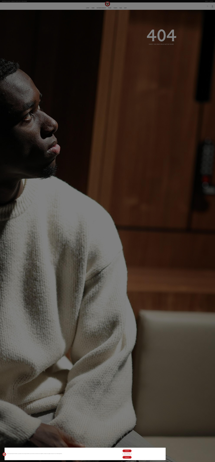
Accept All (127, 450)
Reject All (127, 457)
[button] (4, 454)
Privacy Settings (127, 453)
